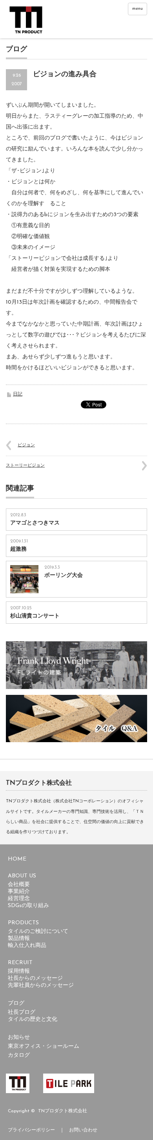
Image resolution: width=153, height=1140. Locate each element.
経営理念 (19, 899)
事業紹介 (19, 892)
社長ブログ (21, 1012)
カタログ (19, 1055)
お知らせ (19, 1037)
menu (137, 9)
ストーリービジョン (25, 466)
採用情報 (19, 971)
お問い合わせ (83, 1130)
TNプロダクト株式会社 (62, 1111)
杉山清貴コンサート (35, 616)
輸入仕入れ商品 (27, 946)
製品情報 (19, 938)
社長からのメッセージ (35, 978)
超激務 (18, 549)
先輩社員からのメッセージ (41, 985)
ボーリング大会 (63, 575)
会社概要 (19, 885)
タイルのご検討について (38, 931)
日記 (17, 394)
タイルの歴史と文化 (32, 1019)
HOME (17, 859)
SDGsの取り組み (28, 906)
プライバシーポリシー (31, 1130)
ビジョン (26, 445)
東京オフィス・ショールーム (43, 1046)
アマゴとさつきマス (35, 523)
